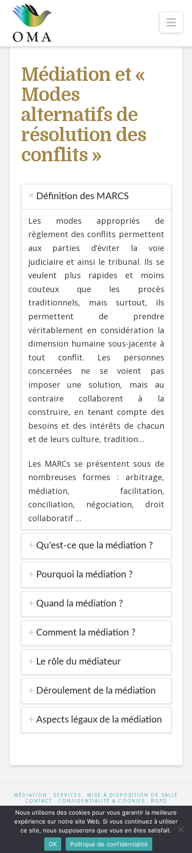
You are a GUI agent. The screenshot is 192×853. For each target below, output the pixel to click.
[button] (171, 22)
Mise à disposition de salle (132, 795)
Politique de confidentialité (109, 844)
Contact (38, 801)
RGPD (159, 801)
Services (67, 795)
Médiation (30, 795)
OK (53, 844)
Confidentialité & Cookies (101, 801)
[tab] (96, 196)
